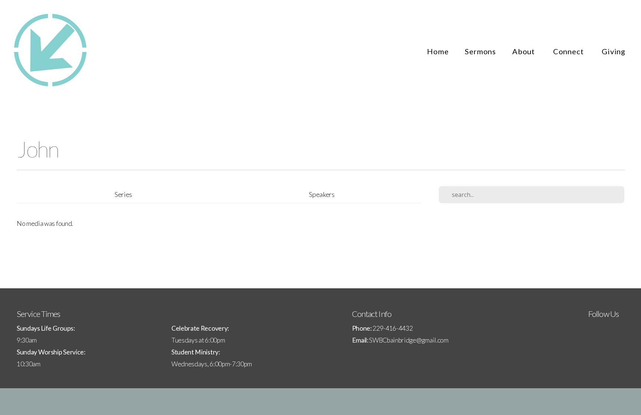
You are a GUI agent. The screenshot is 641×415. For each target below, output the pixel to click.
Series (123, 194)
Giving (613, 51)
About (524, 51)
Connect (569, 51)
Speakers (321, 194)
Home (437, 51)
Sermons (480, 51)
